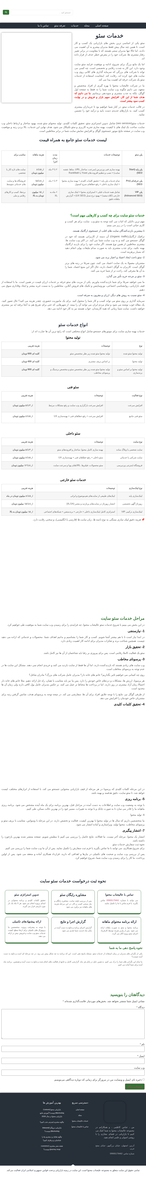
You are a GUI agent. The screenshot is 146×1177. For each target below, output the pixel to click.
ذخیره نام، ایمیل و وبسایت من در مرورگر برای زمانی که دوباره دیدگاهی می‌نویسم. (98, 1079)
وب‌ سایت (139, 1068)
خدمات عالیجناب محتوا (80, 1121)
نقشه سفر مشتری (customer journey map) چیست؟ (52, 1147)
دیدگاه (140, 1007)
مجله (87, 25)
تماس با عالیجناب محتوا (80, 1127)
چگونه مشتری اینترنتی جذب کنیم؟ (52, 1122)
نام (142, 1044)
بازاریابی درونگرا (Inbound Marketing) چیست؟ (51, 1129)
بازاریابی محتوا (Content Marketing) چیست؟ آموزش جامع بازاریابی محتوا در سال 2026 (52, 1113)
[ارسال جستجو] (6, 12)
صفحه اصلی (101, 25)
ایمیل (141, 1056)
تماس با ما (43, 25)
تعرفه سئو (59, 25)
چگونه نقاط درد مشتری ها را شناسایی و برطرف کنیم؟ (52, 1138)
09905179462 (113, 900)
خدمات (74, 25)
